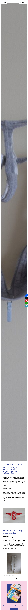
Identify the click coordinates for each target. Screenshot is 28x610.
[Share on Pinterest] (26, 304)
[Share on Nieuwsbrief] (26, 309)
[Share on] (26, 311)
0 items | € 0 (23, 2)
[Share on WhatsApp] (26, 306)
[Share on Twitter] (26, 301)
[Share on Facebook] (26, 298)
